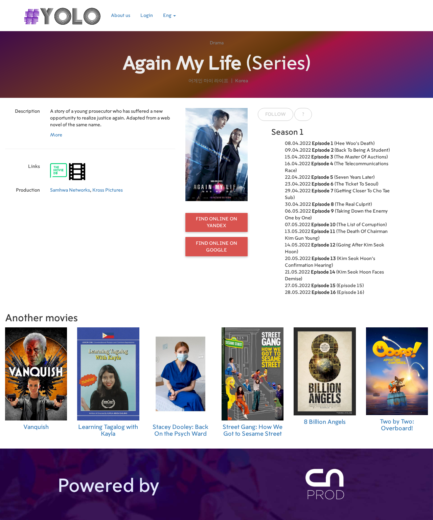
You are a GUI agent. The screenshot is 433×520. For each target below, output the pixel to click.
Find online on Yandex (216, 222)
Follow (275, 114)
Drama (217, 43)
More (56, 135)
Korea (241, 81)
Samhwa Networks (70, 190)
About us (120, 15)
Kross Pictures (107, 190)
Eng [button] (168, 15)
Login (146, 15)
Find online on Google (216, 247)
